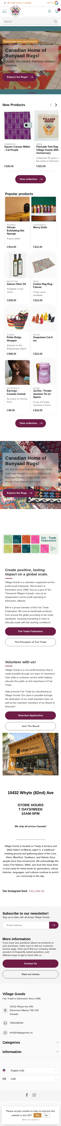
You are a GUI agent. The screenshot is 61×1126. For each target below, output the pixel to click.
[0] (56, 11)
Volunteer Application (30, 715)
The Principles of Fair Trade (30, 642)
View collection (28, 179)
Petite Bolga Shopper (14, 339)
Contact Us (30, 963)
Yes (37, 1115)
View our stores (30, 974)
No (46, 1115)
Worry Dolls (40, 227)
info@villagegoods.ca (21, 1032)
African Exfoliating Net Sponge (15, 230)
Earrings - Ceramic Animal (16, 392)
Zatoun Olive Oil (16, 284)
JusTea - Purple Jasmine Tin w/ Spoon (42, 393)
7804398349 (16, 1023)
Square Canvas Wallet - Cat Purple (17, 148)
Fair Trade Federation (30, 631)
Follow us (37, 891)
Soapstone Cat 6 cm (43, 339)
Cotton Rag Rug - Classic (43, 285)
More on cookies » (31, 1120)
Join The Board (30, 726)
